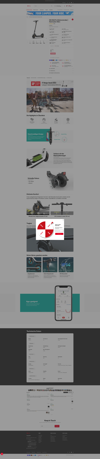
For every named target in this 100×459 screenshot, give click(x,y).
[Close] (63, 220)
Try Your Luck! (59, 233)
